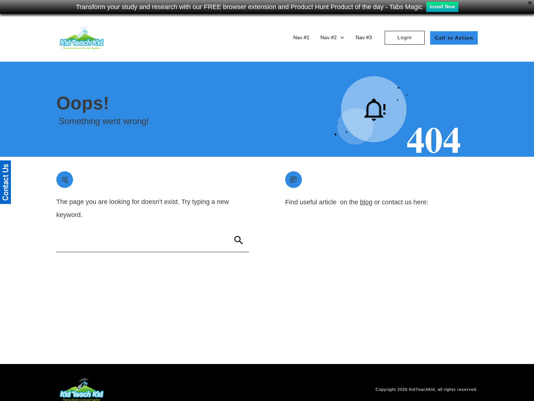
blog (366, 202)
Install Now (442, 6)
